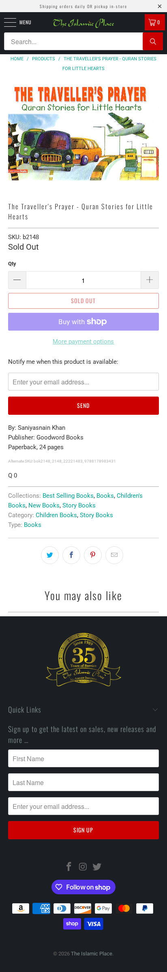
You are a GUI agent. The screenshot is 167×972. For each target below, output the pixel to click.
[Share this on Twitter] (50, 555)
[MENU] (5, 22)
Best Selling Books (68, 495)
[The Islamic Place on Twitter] (97, 867)
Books (105, 495)
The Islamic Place (91, 954)
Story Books (79, 505)
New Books (44, 505)
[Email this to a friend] (114, 555)
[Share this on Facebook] (71, 555)
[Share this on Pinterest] (93, 555)
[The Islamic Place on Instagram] (83, 867)
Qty (12, 264)
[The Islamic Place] (83, 23)
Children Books (56, 515)
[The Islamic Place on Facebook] (69, 867)
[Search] (153, 41)
